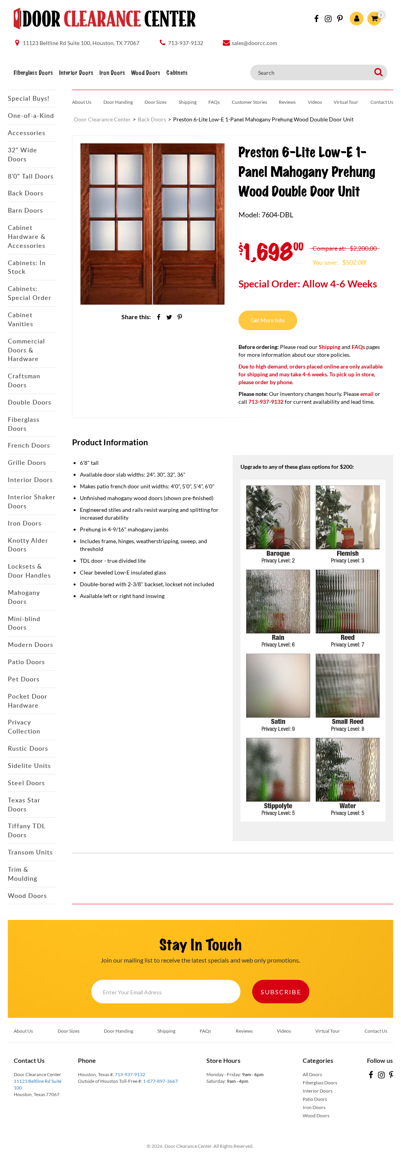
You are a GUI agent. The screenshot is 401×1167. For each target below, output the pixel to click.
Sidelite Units (29, 765)
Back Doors (25, 193)
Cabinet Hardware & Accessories (26, 236)
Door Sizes (155, 102)
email (367, 393)
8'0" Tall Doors (31, 176)
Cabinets (177, 73)
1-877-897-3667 (160, 1081)
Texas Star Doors (24, 804)
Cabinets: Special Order (29, 293)
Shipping (188, 102)
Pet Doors (24, 679)
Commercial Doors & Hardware (26, 350)
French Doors (29, 445)
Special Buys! (28, 98)
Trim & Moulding (22, 874)
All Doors (312, 1074)
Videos (315, 102)
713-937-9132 (130, 1074)
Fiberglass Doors (33, 73)
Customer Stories (249, 102)
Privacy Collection (24, 726)
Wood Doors (145, 73)
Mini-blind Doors (24, 623)
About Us (81, 102)
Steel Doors (26, 783)
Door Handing (118, 102)
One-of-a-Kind (31, 115)
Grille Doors (27, 462)
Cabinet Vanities (20, 319)
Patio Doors (26, 662)
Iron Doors (112, 73)
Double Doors (29, 402)
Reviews (287, 102)
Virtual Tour (346, 102)
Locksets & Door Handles (29, 571)
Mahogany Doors (24, 597)
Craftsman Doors (24, 380)
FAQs (214, 102)
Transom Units (30, 852)
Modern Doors (30, 644)
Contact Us (381, 102)
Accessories (26, 132)
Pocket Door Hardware (27, 701)
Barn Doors (25, 210)
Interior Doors (76, 73)
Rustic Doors (28, 748)
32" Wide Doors (22, 154)
